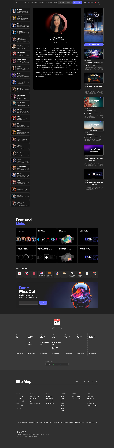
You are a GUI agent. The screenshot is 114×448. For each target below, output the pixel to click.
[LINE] (77, 381)
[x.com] (81, 381)
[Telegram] (88, 381)
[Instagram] (92, 381)
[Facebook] (96, 381)
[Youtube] (84, 381)
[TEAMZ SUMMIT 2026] (16, 2)
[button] (55, 2)
